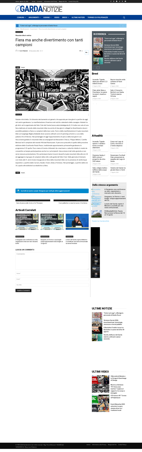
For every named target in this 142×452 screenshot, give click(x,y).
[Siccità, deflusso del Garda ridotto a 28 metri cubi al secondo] (98, 61)
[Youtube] (125, 1)
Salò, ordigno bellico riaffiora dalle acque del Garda (100, 170)
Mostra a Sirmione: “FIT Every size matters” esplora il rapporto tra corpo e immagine (118, 389)
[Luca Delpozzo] (16, 51)
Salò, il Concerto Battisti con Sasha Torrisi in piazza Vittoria (117, 93)
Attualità (97, 135)
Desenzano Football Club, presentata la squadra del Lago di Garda (117, 158)
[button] (124, 17)
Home (17, 29)
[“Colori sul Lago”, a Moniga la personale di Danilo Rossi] (98, 41)
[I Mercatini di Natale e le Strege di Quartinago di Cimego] (100, 379)
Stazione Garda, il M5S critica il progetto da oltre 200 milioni (99, 158)
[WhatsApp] (32, 61)
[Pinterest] (27, 61)
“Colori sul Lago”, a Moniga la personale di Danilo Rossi (38, 26)
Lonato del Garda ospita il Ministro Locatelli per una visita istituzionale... (114, 206)
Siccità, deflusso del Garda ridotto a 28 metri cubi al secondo (113, 60)
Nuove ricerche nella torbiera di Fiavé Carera (117, 82)
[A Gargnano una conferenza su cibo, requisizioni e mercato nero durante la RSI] (26, 222)
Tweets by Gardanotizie (100, 221)
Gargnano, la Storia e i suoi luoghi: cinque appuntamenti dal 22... (115, 198)
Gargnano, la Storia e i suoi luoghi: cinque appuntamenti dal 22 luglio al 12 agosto (52, 241)
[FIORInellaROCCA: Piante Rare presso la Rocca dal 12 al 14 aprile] (96, 213)
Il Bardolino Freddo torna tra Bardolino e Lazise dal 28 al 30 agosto (114, 54)
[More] (37, 61)
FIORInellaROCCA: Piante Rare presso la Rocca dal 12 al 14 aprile (114, 213)
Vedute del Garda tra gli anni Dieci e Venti (118, 169)
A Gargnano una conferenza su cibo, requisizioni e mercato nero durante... (114, 191)
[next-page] (98, 67)
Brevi (95, 73)
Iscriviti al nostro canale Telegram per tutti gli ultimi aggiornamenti (45, 191)
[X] (122, 1)
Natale (23, 67)
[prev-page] (94, 67)
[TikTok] (119, 1)
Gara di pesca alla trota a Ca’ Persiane (29, 203)
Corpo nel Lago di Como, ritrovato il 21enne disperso (116, 144)
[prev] (121, 25)
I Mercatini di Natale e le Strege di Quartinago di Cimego (118, 378)
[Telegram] (116, 1)
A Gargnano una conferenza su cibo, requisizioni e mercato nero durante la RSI (26, 241)
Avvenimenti (33, 29)
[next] (124, 25)
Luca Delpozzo (24, 51)
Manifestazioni (24, 29)
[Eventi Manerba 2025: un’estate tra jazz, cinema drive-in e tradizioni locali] (100, 407)
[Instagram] (114, 1)
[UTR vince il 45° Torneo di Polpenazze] (100, 399)
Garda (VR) (18, 114)
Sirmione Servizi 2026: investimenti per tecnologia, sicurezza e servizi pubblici (113, 47)
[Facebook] (111, 1)
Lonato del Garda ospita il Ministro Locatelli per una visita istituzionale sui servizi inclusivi (77, 241)
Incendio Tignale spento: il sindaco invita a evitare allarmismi (99, 145)
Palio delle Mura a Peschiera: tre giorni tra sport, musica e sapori (100, 93)
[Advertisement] (96, 8)
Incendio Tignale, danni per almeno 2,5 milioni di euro (100, 82)
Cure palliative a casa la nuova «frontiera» (73, 203)
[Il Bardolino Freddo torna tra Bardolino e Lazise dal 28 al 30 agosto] (98, 54)
